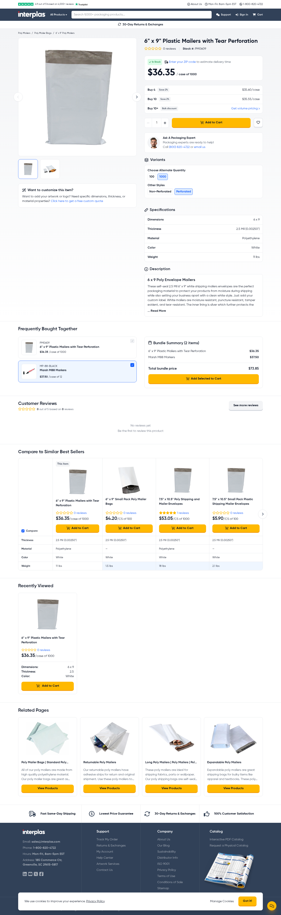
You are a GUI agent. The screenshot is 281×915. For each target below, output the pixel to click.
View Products (48, 788)
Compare (32, 531)
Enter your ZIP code (182, 62)
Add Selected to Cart (206, 378)
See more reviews (245, 405)
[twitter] (36, 874)
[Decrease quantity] (148, 123)
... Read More (157, 311)
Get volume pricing (244, 108)
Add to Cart (213, 122)
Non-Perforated (160, 191)
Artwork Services (108, 864)
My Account (105, 851)
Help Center (105, 857)
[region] (77, 97)
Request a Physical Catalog (229, 845)
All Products (57, 14)
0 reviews (80, 513)
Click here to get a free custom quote (77, 201)
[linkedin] (25, 874)
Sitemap (163, 888)
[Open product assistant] (271, 905)
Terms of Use (166, 876)
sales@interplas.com (46, 841)
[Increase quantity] (165, 123)
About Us (163, 839)
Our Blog (163, 845)
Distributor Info (167, 857)
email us (199, 147)
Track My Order (107, 839)
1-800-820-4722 (44, 848)
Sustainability (166, 851)
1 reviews (183, 513)
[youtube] (30, 874)
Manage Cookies (222, 901)
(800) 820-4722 (179, 147)
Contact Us (105, 870)
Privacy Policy (166, 870)
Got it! (247, 901)
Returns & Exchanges (111, 845)
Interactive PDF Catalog (226, 839)
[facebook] (41, 874)
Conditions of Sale (170, 882)
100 (151, 176)
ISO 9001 (163, 864)
